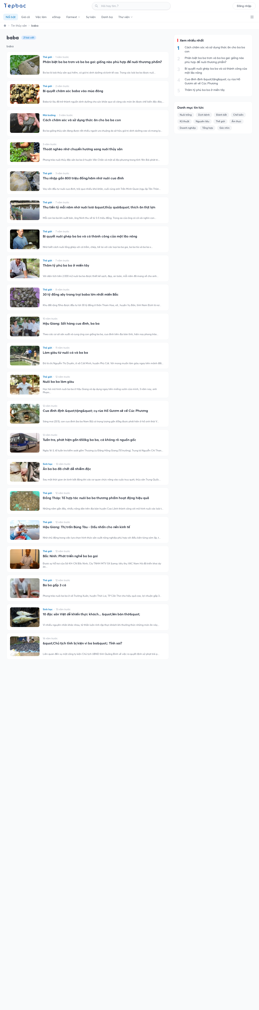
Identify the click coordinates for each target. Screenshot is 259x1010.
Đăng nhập (244, 6)
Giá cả (25, 17)
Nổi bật (11, 17)
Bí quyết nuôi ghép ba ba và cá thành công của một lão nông (90, 236)
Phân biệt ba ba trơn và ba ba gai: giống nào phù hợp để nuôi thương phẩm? (102, 62)
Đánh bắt (221, 114)
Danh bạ (107, 17)
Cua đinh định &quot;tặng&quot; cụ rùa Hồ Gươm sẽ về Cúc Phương (95, 411)
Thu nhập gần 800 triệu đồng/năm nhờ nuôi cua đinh (83, 178)
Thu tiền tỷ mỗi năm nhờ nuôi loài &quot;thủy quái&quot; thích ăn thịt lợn (99, 207)
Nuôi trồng (186, 114)
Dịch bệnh (204, 114)
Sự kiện (91, 17)
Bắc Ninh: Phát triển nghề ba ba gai (70, 556)
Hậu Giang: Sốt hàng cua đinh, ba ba (71, 323)
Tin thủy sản (19, 25)
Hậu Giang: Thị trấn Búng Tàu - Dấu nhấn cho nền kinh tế (86, 527)
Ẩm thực (236, 121)
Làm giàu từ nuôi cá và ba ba (65, 352)
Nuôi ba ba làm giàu (58, 382)
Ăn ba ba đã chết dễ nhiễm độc (67, 469)
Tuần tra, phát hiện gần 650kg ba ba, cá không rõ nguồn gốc (89, 440)
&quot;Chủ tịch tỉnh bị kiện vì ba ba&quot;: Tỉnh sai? (82, 643)
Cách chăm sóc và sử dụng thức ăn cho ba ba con (82, 120)
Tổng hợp (207, 127)
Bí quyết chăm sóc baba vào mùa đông (73, 91)
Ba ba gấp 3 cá (54, 585)
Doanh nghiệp (188, 127)
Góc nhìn (224, 127)
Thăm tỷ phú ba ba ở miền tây (66, 265)
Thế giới (220, 121)
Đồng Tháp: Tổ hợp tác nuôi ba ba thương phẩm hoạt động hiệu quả (96, 498)
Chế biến (238, 114)
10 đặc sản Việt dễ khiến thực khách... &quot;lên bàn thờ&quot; (91, 614)
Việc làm (40, 17)
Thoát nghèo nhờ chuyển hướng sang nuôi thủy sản (82, 149)
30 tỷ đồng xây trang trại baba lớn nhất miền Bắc (81, 294)
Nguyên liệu (202, 121)
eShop (56, 17)
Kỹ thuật (184, 121)
